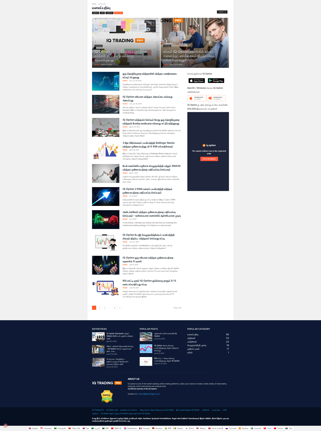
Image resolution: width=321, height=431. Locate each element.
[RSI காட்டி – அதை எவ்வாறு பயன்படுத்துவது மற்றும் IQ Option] (146, 361)
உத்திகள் (95, 13)
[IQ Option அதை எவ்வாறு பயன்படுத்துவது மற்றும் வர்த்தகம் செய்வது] (146, 348)
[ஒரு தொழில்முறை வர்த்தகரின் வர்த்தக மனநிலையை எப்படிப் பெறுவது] (105, 81)
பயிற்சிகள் (109, 13)
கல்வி (102, 13)
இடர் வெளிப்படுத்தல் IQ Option (187, 410)
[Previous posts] (120, 308)
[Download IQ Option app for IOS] (196, 83)
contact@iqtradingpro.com (149, 394)
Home (94, 4)
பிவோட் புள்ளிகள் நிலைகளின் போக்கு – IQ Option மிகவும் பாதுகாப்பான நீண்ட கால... (120, 348)
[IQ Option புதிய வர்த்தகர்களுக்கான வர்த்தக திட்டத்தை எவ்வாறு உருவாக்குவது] (126, 47)
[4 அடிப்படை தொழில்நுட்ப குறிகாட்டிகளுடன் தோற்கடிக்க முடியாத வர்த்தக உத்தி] (98, 362)
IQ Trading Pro (98, 410)
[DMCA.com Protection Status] (107, 402)
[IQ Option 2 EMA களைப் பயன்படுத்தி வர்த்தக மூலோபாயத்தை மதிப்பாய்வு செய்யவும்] (105, 196)
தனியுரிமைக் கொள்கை (128, 410)
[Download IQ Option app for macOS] (196, 100)
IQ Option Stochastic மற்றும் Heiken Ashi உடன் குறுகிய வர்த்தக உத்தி (120, 336)
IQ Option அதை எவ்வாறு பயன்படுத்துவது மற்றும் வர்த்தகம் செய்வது (166, 348)
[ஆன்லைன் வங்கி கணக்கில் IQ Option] (146, 336)
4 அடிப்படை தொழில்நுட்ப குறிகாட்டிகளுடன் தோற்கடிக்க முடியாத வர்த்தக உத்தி (118, 361)
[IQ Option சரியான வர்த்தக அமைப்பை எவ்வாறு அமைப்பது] (105, 104)
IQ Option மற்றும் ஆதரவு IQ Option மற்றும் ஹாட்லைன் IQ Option (125, 413)
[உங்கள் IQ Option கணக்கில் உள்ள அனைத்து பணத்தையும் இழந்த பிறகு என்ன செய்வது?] (195, 47)
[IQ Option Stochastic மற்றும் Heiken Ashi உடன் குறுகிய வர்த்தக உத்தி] (98, 336)
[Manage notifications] (6, 425)
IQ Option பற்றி (112, 410)
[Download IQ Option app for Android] (216, 83)
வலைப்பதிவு (118, 13)
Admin (97, 64)
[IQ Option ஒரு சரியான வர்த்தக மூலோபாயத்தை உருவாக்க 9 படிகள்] (105, 265)
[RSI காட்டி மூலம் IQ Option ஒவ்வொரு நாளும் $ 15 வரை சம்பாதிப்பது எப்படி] (105, 288)
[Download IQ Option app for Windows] (216, 100)
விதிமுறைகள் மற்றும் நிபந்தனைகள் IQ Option (157, 410)
